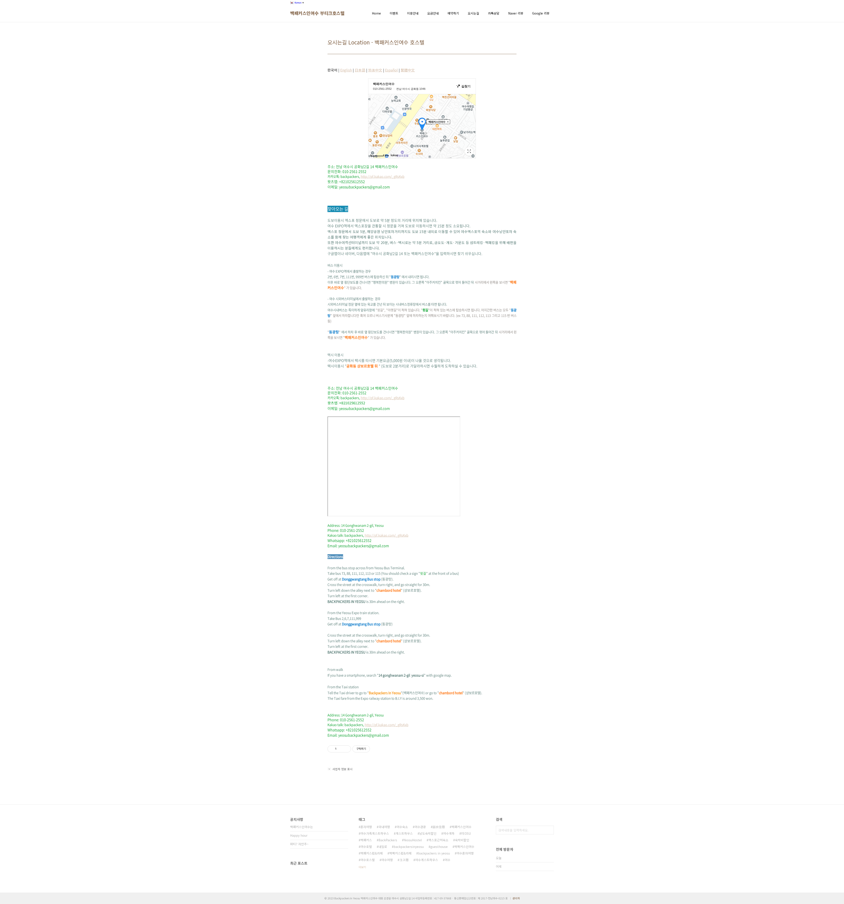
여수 (447, 860)
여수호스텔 (367, 860)
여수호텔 (366, 846)
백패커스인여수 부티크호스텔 (317, 13)
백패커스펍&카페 (371, 853)
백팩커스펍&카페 (400, 853)
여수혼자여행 (465, 853)
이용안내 (412, 13)
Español (391, 70)
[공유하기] (340, 749)
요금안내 (433, 13)
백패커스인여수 (461, 827)
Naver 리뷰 (515, 13)
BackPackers (387, 840)
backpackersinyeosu (409, 846)
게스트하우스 (404, 833)
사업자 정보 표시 (342, 769)
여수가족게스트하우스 (374, 833)
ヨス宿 (404, 860)
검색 (549, 830)
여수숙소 (402, 827)
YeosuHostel (413, 840)
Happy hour (298, 835)
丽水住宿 (439, 827)
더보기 (362, 867)
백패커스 (366, 840)
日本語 (360, 70)
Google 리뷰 (540, 13)
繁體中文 (408, 70)
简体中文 (375, 70)
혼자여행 (366, 827)
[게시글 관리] (346, 749)
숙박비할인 (462, 840)
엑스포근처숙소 (438, 840)
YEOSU (466, 833)
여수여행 (387, 860)
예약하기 (453, 13)
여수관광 (420, 827)
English (346, 70)
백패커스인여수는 (301, 827)
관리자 (516, 898)
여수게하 (449, 833)
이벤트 (394, 13)
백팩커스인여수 (464, 846)
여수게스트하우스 (426, 860)
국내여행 (384, 827)
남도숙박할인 (428, 833)
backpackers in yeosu (434, 853)
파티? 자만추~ (299, 844)
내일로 (382, 846)
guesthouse (439, 846)
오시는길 (473, 13)
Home (376, 13)
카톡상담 (493, 13)
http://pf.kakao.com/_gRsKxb (382, 176)
